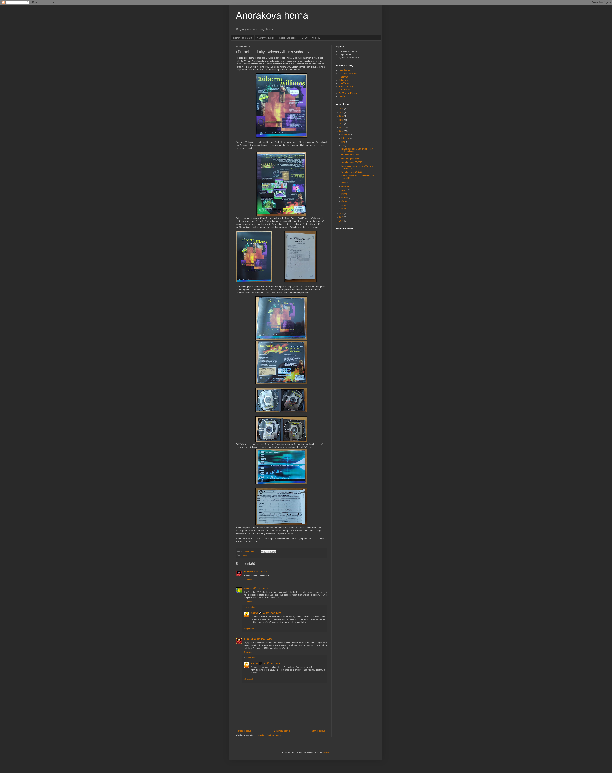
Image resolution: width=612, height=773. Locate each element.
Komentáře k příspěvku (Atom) (268, 735)
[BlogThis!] (265, 551)
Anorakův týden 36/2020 (351, 172)
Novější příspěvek (244, 731)
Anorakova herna (272, 15)
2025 (341, 112)
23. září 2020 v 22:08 (263, 639)
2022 (341, 124)
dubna (344, 198)
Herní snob (343, 96)
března (344, 201)
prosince (345, 134)
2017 (341, 217)
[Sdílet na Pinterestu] (274, 551)
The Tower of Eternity (348, 93)
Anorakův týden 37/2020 (351, 162)
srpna (344, 183)
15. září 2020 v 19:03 (272, 613)
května (344, 194)
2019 (341, 213)
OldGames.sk (344, 90)
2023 (341, 120)
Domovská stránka (242, 37)
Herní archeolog (346, 87)
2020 (341, 131)
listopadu (345, 138)
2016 (341, 221)
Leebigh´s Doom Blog (348, 73)
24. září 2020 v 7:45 (271, 663)
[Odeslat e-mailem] (262, 551)
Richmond (248, 571)
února (344, 205)
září (343, 145)
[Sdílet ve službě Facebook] (271, 551)
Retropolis (343, 80)
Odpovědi (250, 607)
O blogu (316, 37)
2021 (341, 127)
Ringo (246, 588)
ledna (344, 209)
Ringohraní (343, 77)
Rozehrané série (287, 37)
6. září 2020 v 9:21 (262, 571)
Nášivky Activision (265, 37)
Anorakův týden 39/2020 (351, 155)
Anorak (254, 613)
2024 (341, 116)
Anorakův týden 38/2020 (351, 158)
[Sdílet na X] (268, 551)
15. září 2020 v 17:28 (259, 588)
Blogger (326, 752)
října (343, 142)
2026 (341, 109)
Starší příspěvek (319, 731)
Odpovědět (248, 579)
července (345, 186)
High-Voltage (344, 83)
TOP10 (304, 37)
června (344, 190)
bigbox (245, 555)
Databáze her (344, 70)
